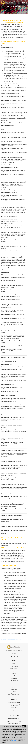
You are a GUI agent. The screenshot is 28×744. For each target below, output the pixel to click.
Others (14, 710)
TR (26, 2)
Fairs (14, 671)
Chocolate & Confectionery (14, 704)
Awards (14, 673)
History (14, 663)
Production (14, 691)
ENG (24, 2)
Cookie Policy (14, 740)
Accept (23, 726)
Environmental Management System (14, 720)
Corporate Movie (14, 680)
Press (14, 670)
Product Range (14, 689)
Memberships (14, 678)
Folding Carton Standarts (14, 693)
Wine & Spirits (14, 707)
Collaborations (14, 677)
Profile (14, 665)
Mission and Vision (14, 666)
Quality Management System (14, 718)
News (14, 675)
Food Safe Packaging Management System (14, 721)
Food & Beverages (14, 705)
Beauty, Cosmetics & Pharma (14, 702)
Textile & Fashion (14, 709)
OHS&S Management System (14, 723)
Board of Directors (14, 668)
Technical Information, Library (14, 694)
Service (14, 687)
